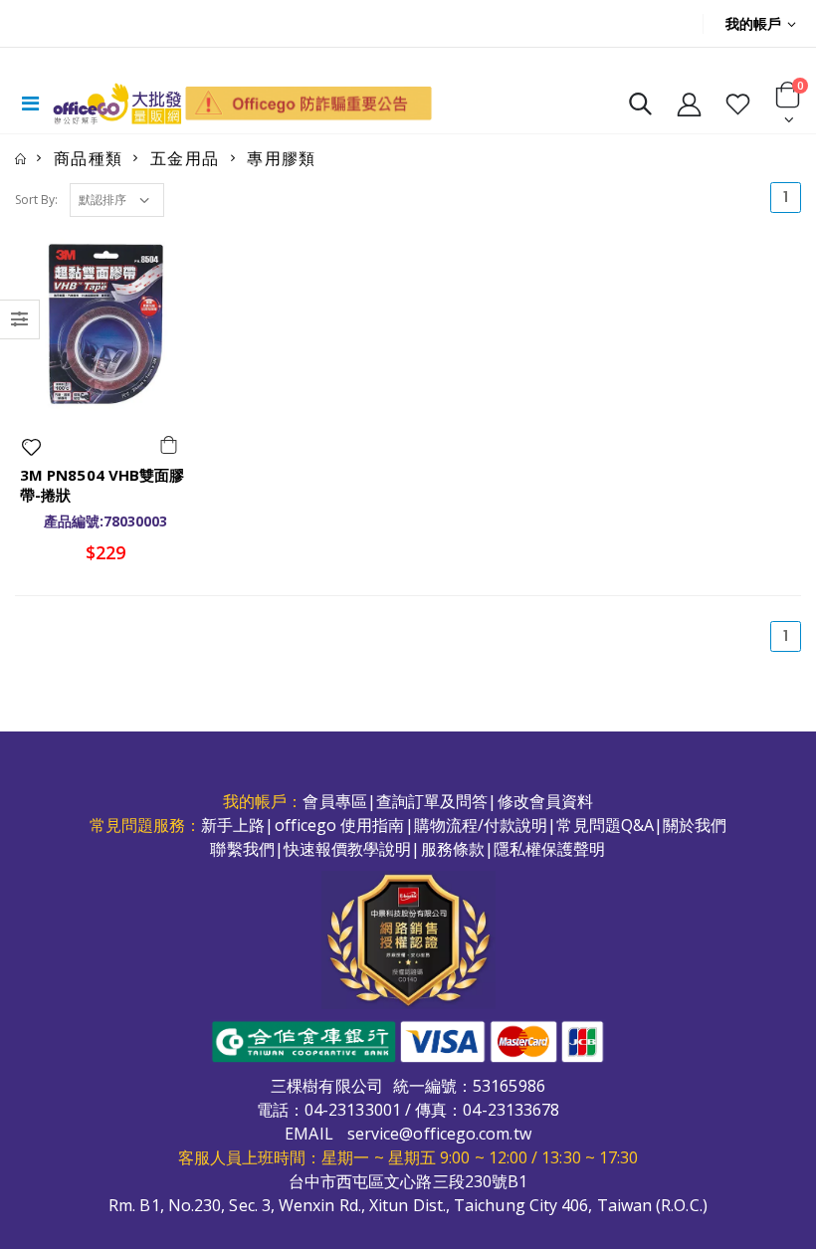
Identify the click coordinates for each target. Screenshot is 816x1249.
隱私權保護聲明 (550, 849)
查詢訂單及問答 (432, 801)
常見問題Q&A (605, 825)
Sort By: (36, 199)
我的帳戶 (753, 23)
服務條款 (453, 849)
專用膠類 (281, 158)
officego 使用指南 (340, 825)
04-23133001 (353, 1110)
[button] (640, 108)
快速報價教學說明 (348, 849)
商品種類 (88, 158)
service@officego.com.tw (439, 1134)
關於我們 (694, 825)
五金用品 (185, 158)
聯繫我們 (242, 849)
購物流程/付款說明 (481, 825)
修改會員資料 (545, 801)
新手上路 (233, 825)
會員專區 (334, 801)
